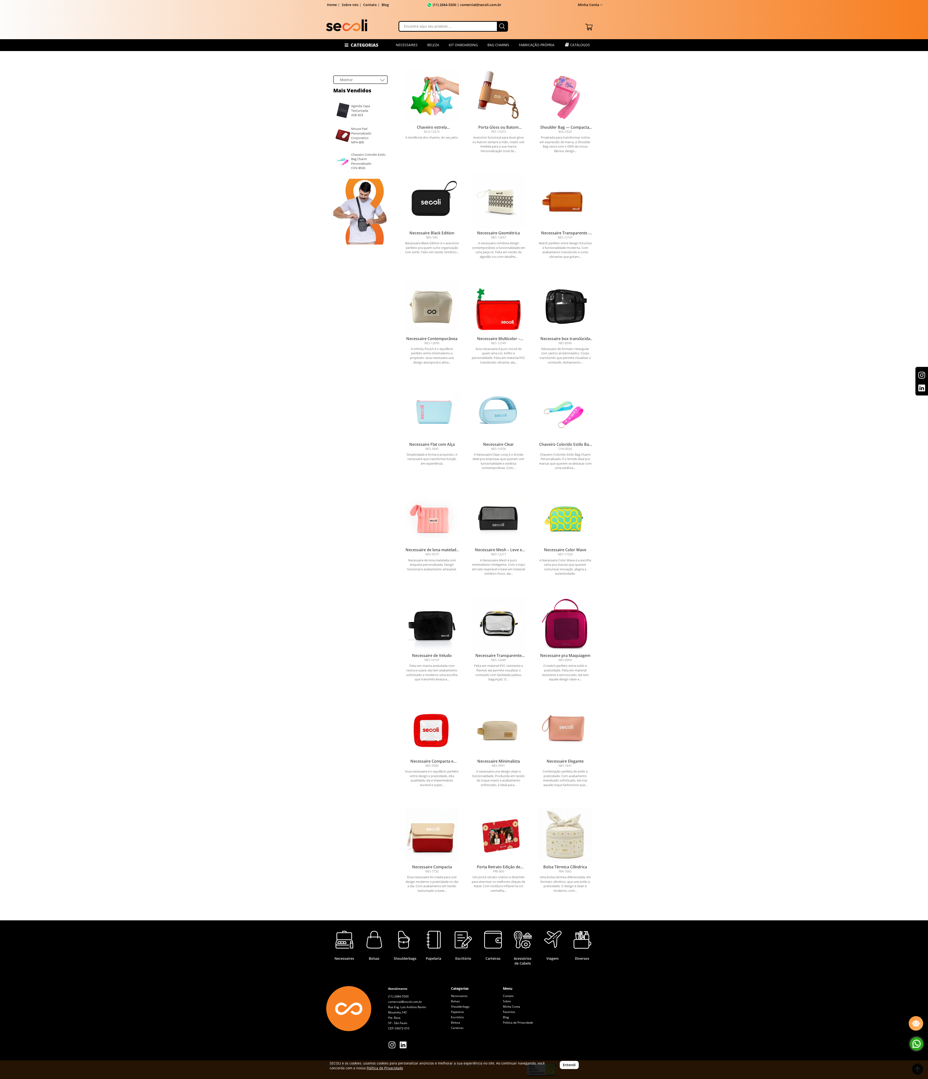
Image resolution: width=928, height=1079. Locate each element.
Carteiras (457, 1028)
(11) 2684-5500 (444, 4)
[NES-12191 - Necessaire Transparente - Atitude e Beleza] (565, 201)
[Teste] (360, 212)
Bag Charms (498, 45)
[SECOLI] (346, 25)
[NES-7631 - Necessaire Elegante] (565, 729)
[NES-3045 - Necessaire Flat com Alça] (432, 412)
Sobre (507, 1001)
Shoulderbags (460, 1007)
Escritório (457, 1017)
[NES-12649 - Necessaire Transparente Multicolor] (498, 624)
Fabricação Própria (536, 45)
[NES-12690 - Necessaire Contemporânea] (432, 307)
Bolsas (455, 1001)
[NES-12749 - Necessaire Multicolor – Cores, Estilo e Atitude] (498, 307)
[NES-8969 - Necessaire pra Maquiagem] (565, 624)
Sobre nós (350, 4)
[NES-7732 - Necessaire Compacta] (432, 835)
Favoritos (509, 1012)
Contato (370, 4)
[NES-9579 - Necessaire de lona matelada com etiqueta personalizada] (432, 518)
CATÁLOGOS (579, 45)
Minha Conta (511, 1007)
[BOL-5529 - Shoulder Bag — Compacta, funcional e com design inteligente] (565, 95)
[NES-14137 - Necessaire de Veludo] (432, 624)
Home (332, 4)
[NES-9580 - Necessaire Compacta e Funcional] (432, 729)
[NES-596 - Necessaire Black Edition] (432, 201)
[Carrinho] (589, 26)
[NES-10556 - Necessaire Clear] (498, 412)
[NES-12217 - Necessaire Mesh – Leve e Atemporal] (498, 518)
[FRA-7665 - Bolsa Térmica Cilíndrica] (565, 835)
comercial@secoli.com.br (405, 1002)
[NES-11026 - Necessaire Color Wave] (565, 518)
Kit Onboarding (463, 45)
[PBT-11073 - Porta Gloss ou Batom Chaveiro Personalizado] (498, 95)
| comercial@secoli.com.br (478, 4)
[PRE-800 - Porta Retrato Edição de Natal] (498, 835)
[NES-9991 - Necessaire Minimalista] (498, 729)
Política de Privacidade (518, 1022)
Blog (385, 4)
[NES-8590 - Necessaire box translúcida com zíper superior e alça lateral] (565, 307)
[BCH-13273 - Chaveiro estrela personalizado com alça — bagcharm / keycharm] (432, 95)
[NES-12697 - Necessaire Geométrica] (498, 201)
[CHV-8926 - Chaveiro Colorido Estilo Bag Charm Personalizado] (565, 412)
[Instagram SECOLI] (392, 1045)
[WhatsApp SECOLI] (916, 1043)
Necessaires (407, 45)
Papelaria (457, 1012)
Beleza (433, 45)
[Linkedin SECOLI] (403, 1045)
